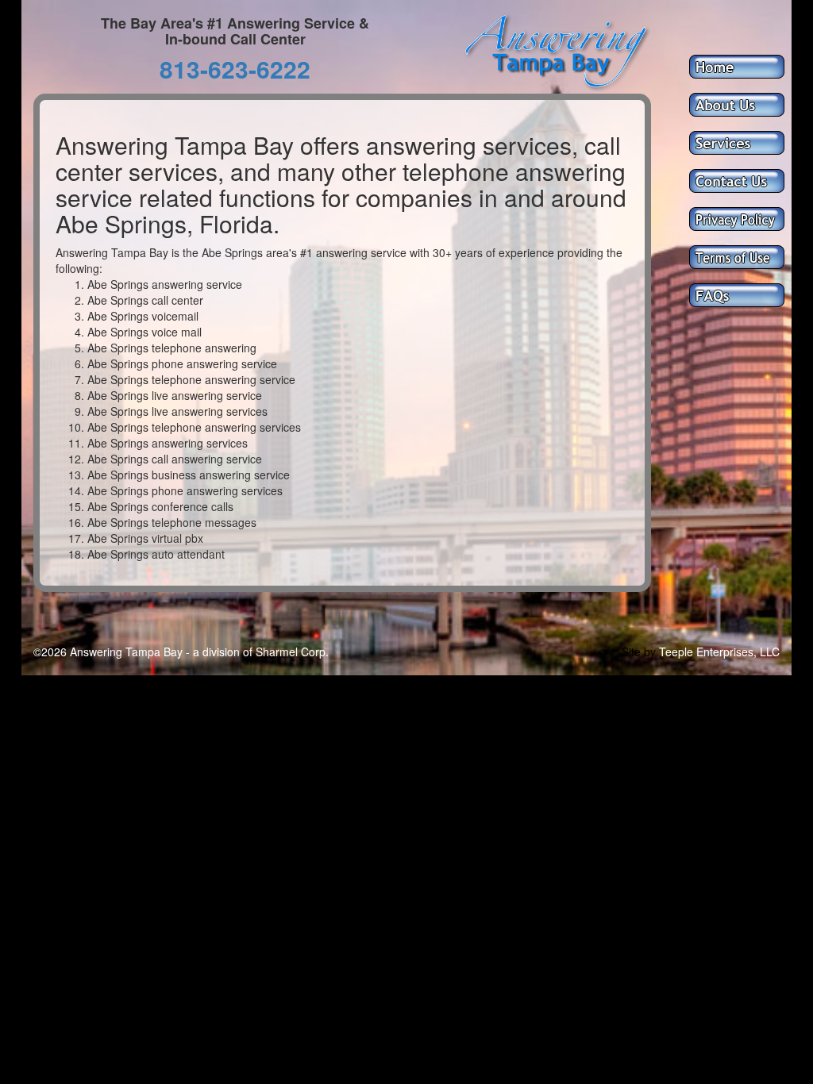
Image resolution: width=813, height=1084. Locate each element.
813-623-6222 (235, 69)
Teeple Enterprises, (708, 651)
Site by (639, 651)
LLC (770, 651)
